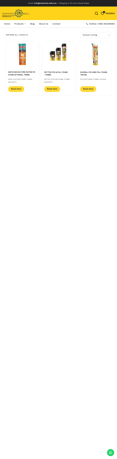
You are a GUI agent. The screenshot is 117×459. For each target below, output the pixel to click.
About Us (43, 24)
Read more (16, 89)
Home (7, 24)
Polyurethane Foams (22, 79)
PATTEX (47, 79)
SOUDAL (103, 79)
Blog (32, 24)
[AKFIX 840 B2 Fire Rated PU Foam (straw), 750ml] (22, 54)
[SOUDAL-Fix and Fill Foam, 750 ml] (94, 54)
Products (18, 24)
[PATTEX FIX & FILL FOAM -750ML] (58, 54)
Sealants (12, 82)
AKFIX (10, 79)
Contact (56, 24)
